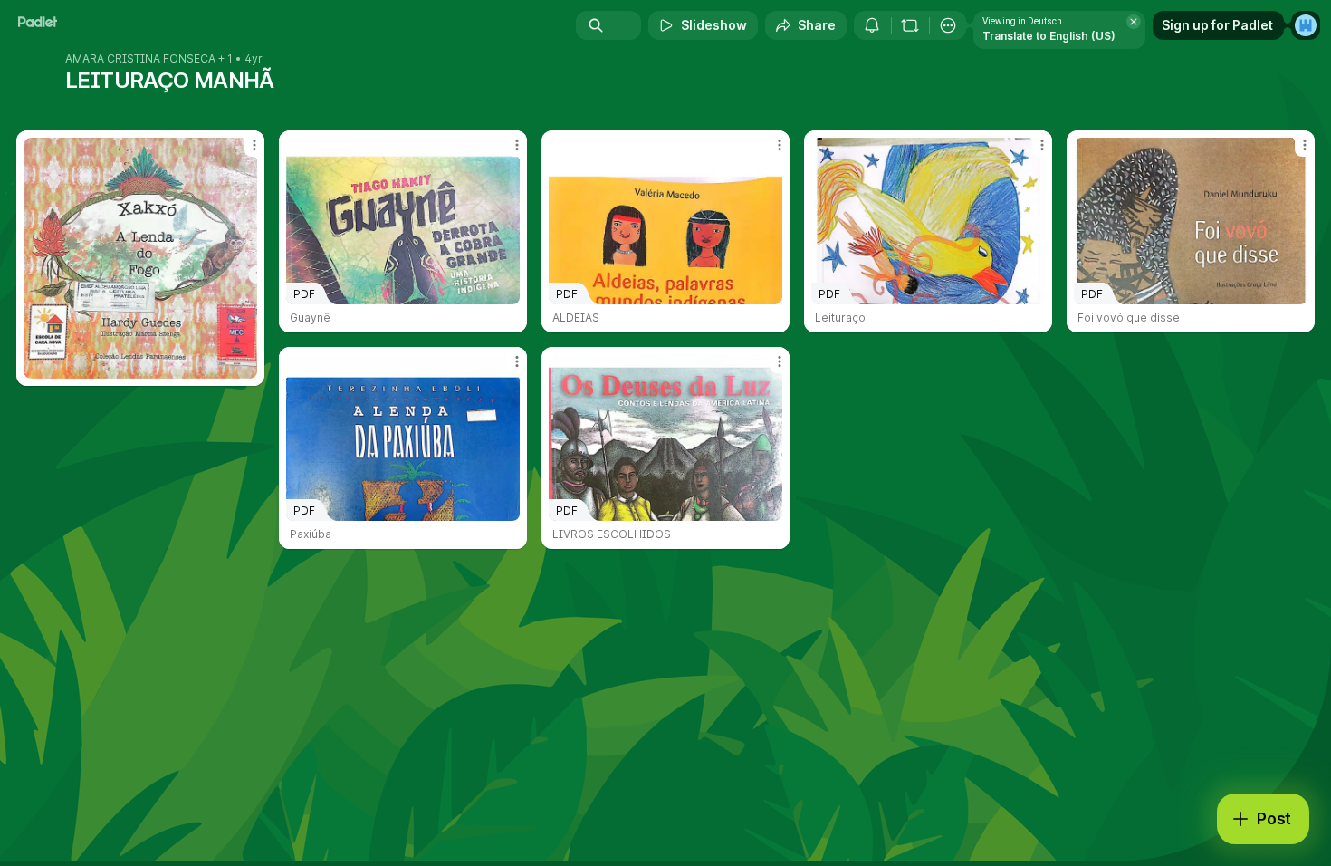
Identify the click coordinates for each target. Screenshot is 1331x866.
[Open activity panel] (872, 25)
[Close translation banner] (1133, 21)
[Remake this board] (910, 25)
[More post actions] (254, 145)
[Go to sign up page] (1305, 25)
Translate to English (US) (1049, 36)
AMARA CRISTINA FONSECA (140, 59)
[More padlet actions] (948, 25)
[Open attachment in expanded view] (140, 258)
